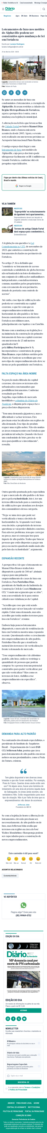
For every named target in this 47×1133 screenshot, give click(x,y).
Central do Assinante (16, 1107)
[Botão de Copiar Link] (25, 93)
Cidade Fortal (12, 126)
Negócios (7, 16)
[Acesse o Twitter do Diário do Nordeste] (19, 1018)
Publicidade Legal (24, 1103)
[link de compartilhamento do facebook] (11, 92)
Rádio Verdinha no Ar (10, 3)
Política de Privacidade (18, 1090)
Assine (36, 1103)
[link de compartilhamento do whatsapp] (4, 92)
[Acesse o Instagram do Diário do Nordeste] (8, 1018)
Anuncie (11, 1103)
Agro (17, 16)
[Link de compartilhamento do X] (18, 92)
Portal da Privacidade (34, 1111)
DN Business (34, 16)
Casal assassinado (26, 3)
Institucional (34, 1107)
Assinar (23, 1010)
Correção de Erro (23, 1115)
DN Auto (24, 16)
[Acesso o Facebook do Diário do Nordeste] (13, 1018)
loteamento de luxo (12, 149)
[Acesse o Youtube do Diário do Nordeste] (24, 1018)
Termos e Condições (32, 1087)
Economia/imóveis (10, 876)
